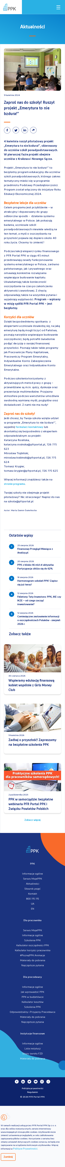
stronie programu (14, 484)
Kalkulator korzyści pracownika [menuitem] (32, 950)
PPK (32, 864)
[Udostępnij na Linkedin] (25, 130)
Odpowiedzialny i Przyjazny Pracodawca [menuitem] (32, 1012)
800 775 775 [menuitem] (32, 899)
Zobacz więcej (32, 820)
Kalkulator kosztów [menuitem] (33, 1002)
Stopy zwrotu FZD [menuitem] (32, 1054)
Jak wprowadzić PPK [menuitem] (32, 992)
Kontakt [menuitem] (32, 894)
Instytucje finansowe (32, 1034)
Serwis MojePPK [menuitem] (32, 879)
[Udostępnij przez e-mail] (34, 130)
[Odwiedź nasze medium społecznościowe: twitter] (29, 1081)
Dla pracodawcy (32, 977)
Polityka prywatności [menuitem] (32, 1088)
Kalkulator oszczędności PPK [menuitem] (32, 945)
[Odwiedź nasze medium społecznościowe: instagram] (42, 1081)
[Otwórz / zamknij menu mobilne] (58, 7)
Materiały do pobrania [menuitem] (32, 960)
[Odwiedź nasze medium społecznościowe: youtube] (36, 1081)
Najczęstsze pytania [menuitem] (32, 965)
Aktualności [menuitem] (32, 884)
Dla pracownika (32, 920)
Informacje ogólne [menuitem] (32, 874)
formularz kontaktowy (29, 427)
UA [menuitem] (32, 904)
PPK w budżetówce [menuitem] (33, 997)
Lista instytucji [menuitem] (32, 1049)
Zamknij (8, 1157)
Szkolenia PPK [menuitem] (32, 940)
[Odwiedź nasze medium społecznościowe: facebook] (17, 1081)
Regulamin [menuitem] (32, 1092)
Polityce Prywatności (25, 1149)
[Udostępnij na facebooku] (8, 130)
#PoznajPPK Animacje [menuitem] (32, 955)
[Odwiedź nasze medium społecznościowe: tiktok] (48, 1081)
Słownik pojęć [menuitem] (32, 889)
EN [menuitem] (32, 909)
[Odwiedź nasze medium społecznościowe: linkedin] (23, 1081)
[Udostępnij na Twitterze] (16, 130)
